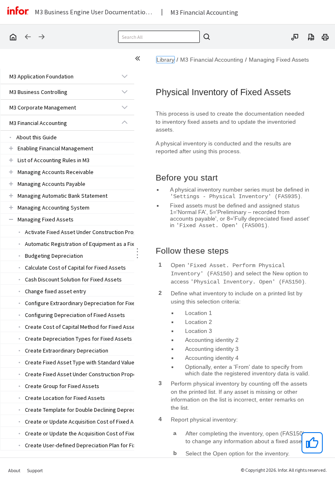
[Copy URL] (295, 36)
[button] (58, 76)
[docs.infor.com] (13, 37)
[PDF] (311, 36)
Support (35, 470)
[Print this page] (325, 36)
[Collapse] (124, 122)
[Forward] (42, 37)
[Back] (28, 37)
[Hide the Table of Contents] (139, 60)
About (14, 470)
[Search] (205, 37)
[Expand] (124, 76)
